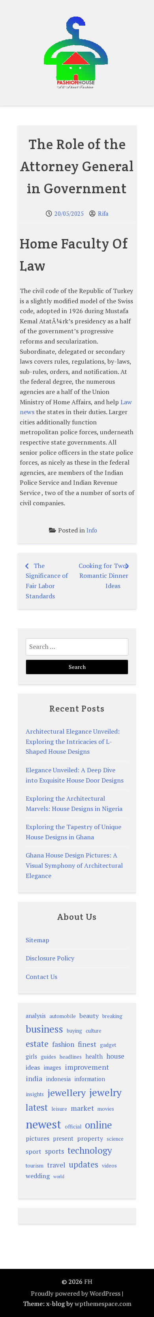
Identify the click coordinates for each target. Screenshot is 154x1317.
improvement (87, 1067)
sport (33, 1151)
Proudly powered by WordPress (75, 1293)
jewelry (105, 1092)
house (115, 1056)
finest (87, 1044)
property (90, 1138)
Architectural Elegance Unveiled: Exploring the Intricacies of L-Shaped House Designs (73, 741)
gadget (108, 1045)
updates (83, 1164)
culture (93, 1030)
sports (54, 1151)
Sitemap (37, 940)
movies (106, 1109)
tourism (34, 1165)
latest (37, 1107)
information (89, 1079)
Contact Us (41, 976)
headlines (71, 1057)
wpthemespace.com (103, 1303)
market (82, 1108)
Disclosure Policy (50, 958)
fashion (63, 1044)
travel (56, 1164)
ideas (33, 1067)
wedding (38, 1175)
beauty (89, 1015)
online (98, 1124)
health (94, 1056)
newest (43, 1124)
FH (88, 1281)
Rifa (103, 213)
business (44, 1028)
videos (109, 1165)
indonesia (58, 1079)
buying (74, 1030)
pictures (37, 1138)
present (63, 1138)
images (52, 1067)
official (73, 1126)
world (58, 1176)
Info (91, 530)
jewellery (66, 1092)
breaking (112, 1016)
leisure (59, 1109)
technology (90, 1150)
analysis (36, 1016)
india (34, 1078)
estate (37, 1043)
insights (35, 1094)
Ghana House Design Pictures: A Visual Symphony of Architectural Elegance (74, 865)
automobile (62, 1016)
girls (31, 1056)
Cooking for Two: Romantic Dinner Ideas (103, 575)
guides (48, 1057)
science (115, 1139)
